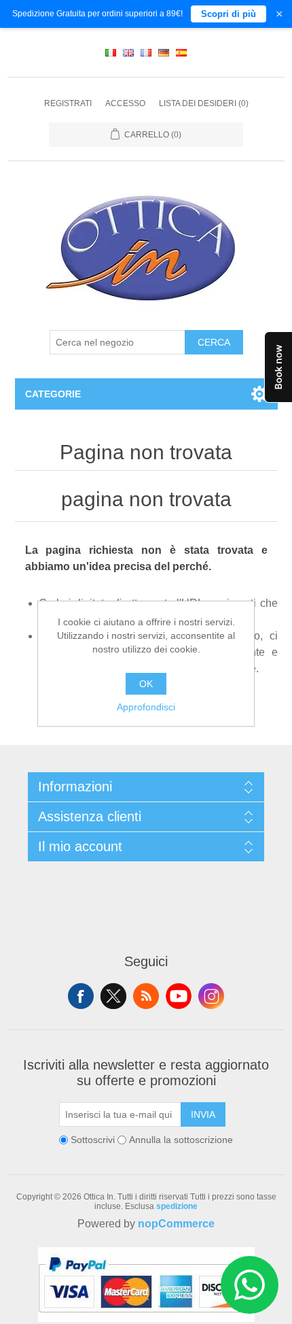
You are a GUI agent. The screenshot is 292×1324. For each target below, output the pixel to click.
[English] (128, 52)
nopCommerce (176, 1223)
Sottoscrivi (93, 1139)
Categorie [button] (53, 393)
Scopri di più (228, 14)
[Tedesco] (164, 52)
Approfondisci (146, 706)
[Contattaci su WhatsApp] (249, 1285)
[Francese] (146, 52)
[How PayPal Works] (146, 1318)
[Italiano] (111, 52)
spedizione (177, 1206)
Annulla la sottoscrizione (181, 1139)
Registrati (68, 103)
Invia (203, 1114)
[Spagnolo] (181, 52)
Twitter (113, 996)
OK (146, 683)
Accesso (125, 103)
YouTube (178, 996)
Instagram (211, 996)
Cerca (214, 342)
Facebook (81, 996)
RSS (146, 996)
